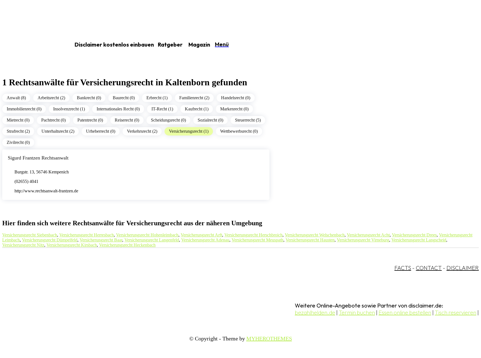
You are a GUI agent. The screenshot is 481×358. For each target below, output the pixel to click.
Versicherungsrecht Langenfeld (151, 240)
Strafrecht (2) (18, 131)
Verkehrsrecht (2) (142, 131)
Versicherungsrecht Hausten (310, 240)
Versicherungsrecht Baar (101, 240)
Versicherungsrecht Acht (368, 235)
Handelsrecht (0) (235, 97)
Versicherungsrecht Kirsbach (71, 245)
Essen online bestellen (405, 312)
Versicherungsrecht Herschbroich (253, 235)
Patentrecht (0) (90, 120)
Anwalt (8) (16, 97)
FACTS (402, 267)
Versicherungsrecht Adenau (205, 240)
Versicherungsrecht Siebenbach (29, 235)
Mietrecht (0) (18, 120)
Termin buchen (357, 312)
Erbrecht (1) (157, 97)
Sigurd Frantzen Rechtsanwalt (38, 158)
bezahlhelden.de (315, 312)
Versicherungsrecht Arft (201, 235)
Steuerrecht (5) (248, 120)
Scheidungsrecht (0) (168, 120)
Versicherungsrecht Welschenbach (315, 235)
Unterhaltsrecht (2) (57, 131)
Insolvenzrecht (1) (69, 109)
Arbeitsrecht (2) (51, 97)
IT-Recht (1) (162, 109)
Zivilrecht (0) (18, 142)
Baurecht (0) (124, 97)
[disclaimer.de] (30, 45)
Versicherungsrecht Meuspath (257, 240)
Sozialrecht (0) (210, 120)
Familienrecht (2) (194, 97)
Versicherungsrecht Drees (414, 235)
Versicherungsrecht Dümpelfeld (49, 240)
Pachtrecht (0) (53, 120)
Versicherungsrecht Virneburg (363, 240)
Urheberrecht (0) (100, 131)
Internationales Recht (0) (118, 109)
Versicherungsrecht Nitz (23, 245)
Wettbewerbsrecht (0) (239, 131)
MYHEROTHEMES (269, 338)
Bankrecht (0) (89, 97)
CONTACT (429, 267)
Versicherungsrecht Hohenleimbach (147, 235)
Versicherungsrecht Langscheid (418, 240)
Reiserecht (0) (127, 120)
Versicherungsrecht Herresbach (86, 235)
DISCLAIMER (462, 267)
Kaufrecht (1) (196, 109)
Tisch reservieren (455, 312)
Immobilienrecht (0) (24, 109)
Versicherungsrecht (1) (188, 131)
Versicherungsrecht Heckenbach (127, 245)
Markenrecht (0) (234, 109)
